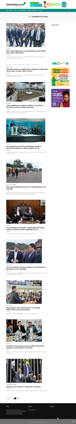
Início (7, 10)
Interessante (34, 10)
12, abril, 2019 (8, 150)
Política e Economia (21, 10)
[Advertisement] (60, 35)
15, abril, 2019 (8, 109)
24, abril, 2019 (8, 73)
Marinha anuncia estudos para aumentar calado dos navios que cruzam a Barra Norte (27, 70)
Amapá (11, 10)
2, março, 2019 (8, 349)
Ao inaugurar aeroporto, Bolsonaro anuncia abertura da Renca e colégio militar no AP (23, 147)
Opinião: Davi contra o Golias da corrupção (23, 387)
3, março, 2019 (8, 311)
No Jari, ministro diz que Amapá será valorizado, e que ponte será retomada (26, 268)
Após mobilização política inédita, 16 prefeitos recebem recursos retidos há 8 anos (24, 106)
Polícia (14, 10)
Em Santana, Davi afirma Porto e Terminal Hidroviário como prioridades (23, 309)
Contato (40, 10)
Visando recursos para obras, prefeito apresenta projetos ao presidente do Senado (25, 347)
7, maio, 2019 (8, 54)
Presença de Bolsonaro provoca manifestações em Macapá (26, 188)
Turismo (29, 10)
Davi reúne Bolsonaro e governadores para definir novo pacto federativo (26, 52)
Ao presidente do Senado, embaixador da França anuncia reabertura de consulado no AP (25, 229)
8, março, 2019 (8, 271)
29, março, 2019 (8, 231)
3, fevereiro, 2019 (8, 388)
